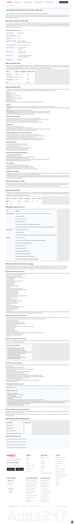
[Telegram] (13, 465)
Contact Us (28, 459)
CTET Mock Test (44, 488)
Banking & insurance (45, 457)
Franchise (28, 467)
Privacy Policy (39, 506)
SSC (42, 459)
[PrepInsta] (10, 489)
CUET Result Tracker (60, 477)
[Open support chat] (72, 521)
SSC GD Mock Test (45, 482)
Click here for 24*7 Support (13, 462)
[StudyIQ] (10, 486)
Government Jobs (17, 2)
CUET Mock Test (44, 494)
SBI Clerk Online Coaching (31, 486)
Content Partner (29, 469)
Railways (42, 461)
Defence (42, 465)
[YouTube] (18, 465)
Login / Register (63, 2)
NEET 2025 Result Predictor (61, 475)
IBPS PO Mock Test (45, 498)
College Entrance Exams (27, 2)
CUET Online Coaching (30, 488)
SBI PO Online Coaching (31, 480)
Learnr (57, 484)
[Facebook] (16, 465)
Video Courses (59, 463)
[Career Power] (10, 484)
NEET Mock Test (44, 496)
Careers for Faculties (30, 465)
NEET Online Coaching (30, 490)
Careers (27, 463)
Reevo (57, 481)
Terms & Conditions (32, 506)
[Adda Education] (10, 481)
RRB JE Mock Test (44, 500)
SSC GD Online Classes (30, 484)
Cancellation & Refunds (24, 506)
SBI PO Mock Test (44, 486)
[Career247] (10, 492)
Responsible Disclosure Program (13, 506)
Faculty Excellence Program (46, 473)
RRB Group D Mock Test (46, 492)
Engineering (43, 467)
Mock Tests (58, 459)
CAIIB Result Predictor (60, 473)
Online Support (29, 471)
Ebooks (57, 465)
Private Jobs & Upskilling (38, 2)
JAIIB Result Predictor (60, 471)
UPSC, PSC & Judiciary (49, 2)
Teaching (42, 463)
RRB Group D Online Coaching (32, 482)
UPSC (42, 469)
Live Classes (58, 461)
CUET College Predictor (60, 469)
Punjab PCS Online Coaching (32, 495)
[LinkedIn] (8, 465)
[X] (10, 465)
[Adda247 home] (9, 2)
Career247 (58, 479)
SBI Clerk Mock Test (45, 480)
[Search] (57, 2)
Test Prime (58, 483)
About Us (28, 457)
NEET (42, 471)
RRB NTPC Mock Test (45, 484)
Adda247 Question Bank (61, 457)
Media (27, 461)
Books (57, 467)
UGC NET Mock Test (45, 501)
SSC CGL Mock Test (45, 490)
